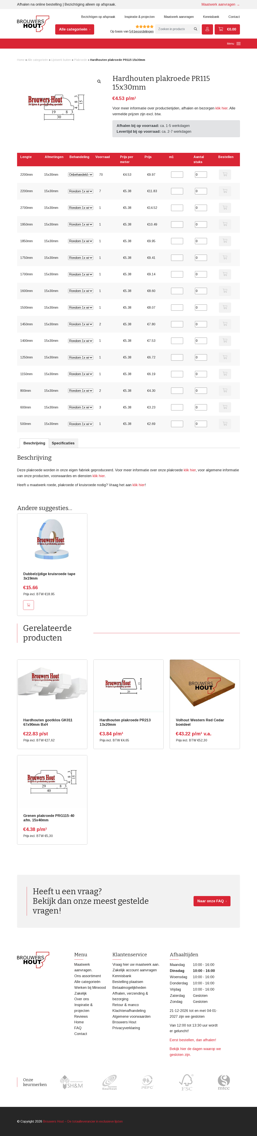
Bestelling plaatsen (127, 982)
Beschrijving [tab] (34, 443)
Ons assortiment (87, 976)
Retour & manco (125, 1005)
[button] (99, 81)
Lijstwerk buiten (61, 59)
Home (20, 59)
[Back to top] (249, 1128)
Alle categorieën (73, 29)
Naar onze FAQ (210, 901)
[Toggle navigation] (238, 44)
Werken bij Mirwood (90, 988)
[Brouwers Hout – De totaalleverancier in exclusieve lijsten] (33, 24)
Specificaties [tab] (63, 443)
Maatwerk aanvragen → (221, 4)
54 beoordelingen (141, 31)
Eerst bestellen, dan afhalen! (193, 1040)
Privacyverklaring (126, 1028)
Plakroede (80, 59)
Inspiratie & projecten (139, 16)
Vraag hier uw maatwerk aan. (135, 964)
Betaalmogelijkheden (129, 988)
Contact (234, 16)
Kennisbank (211, 16)
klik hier (221, 108)
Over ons (81, 999)
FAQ (78, 1028)
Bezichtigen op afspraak (98, 16)
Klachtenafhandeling (129, 1011)
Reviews (81, 1017)
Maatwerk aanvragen (179, 16)
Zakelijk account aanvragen (134, 970)
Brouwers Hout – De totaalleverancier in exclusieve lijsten (83, 1121)
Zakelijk (80, 993)
